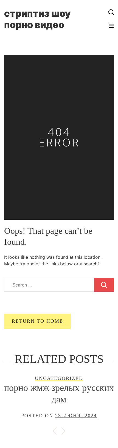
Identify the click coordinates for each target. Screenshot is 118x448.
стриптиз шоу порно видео (37, 19)
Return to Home (37, 321)
